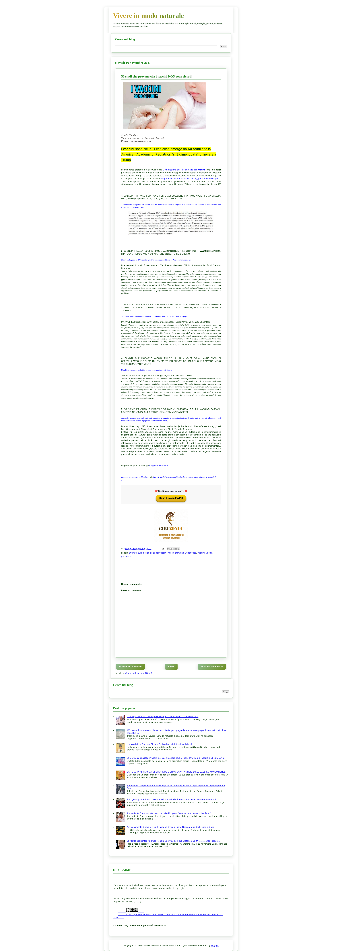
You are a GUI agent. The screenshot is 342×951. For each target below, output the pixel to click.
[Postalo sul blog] (170, 549)
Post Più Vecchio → (212, 666)
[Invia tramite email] (168, 549)
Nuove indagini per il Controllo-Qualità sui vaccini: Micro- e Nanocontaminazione (156, 259)
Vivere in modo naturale (148, 15)
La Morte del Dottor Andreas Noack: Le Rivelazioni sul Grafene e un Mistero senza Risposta (173, 840)
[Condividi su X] (173, 549)
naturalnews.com (140, 141)
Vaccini (201, 552)
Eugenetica (190, 552)
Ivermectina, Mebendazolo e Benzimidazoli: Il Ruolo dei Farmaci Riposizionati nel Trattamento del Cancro (176, 786)
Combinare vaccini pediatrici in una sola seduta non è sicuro (146, 369)
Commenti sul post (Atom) (138, 673)
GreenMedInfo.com (158, 465)
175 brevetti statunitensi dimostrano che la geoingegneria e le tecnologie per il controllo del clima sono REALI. (176, 731)
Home (171, 666)
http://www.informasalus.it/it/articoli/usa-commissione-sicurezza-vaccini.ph (184, 477)
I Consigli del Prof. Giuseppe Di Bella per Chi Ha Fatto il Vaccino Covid (162, 716)
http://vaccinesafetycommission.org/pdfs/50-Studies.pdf (190, 178)
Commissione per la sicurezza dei (184, 169)
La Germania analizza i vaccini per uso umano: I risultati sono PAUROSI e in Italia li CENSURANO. (175, 758)
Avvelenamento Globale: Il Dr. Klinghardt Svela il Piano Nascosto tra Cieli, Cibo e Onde (170, 827)
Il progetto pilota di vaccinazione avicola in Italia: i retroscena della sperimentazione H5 (171, 799)
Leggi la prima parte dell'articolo (135, 477)
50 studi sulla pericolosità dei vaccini (147, 552)
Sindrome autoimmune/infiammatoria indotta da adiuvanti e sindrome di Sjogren (155, 316)
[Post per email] (163, 548)
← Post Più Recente (130, 666)
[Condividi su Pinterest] (178, 549)
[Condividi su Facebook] (175, 549)
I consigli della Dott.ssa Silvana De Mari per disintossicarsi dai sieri (160, 744)
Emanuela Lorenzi (154, 138)
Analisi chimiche (176, 552)
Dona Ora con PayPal (171, 498)
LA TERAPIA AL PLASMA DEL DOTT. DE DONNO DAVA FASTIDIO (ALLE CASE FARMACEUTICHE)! (176, 771)
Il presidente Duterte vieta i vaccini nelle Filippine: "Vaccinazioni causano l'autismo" (169, 813)
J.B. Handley (131, 134)
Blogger (215, 945)
